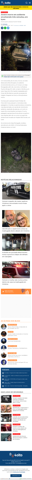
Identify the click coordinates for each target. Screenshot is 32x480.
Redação (5, 24)
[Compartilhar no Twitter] (8, 28)
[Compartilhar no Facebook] (2, 28)
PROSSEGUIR (16, 475)
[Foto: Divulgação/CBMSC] (16, 51)
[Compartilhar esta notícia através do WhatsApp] (5, 28)
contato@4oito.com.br (21, 463)
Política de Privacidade (19, 472)
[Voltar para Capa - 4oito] (9, 3)
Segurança (4, 12)
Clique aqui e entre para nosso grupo (13, 76)
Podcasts (5, 369)
